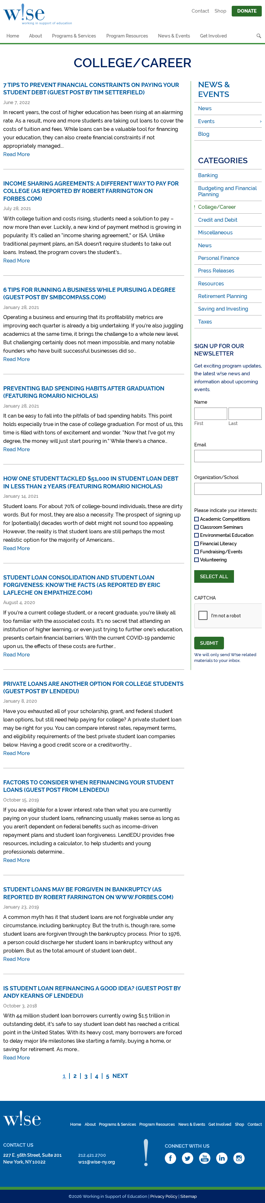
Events (206, 121)
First (198, 423)
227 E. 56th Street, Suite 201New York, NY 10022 (32, 1159)
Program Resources (127, 35)
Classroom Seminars (221, 527)
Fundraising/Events (221, 551)
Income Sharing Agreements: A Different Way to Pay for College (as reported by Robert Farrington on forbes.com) (91, 191)
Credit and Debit (218, 220)
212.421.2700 (92, 1155)
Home (12, 35)
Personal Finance (218, 258)
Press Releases (216, 271)
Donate (247, 11)
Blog (203, 134)
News (205, 108)
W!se (22, 1118)
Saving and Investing (223, 309)
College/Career (217, 207)
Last (233, 423)
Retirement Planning (222, 296)
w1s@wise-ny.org (96, 1162)
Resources (211, 284)
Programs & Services (74, 35)
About (35, 35)
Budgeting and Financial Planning (227, 191)
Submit (209, 643)
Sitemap (188, 1196)
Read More (16, 154)
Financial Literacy (218, 543)
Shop (220, 11)
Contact (200, 11)
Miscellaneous (215, 232)
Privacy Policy (163, 1196)
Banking (208, 175)
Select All (214, 577)
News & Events (174, 35)
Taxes (205, 322)
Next (120, 1076)
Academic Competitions (225, 519)
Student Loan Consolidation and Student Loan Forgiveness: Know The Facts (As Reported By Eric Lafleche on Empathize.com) (81, 585)
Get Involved (213, 35)
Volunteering (213, 559)
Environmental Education (226, 535)
